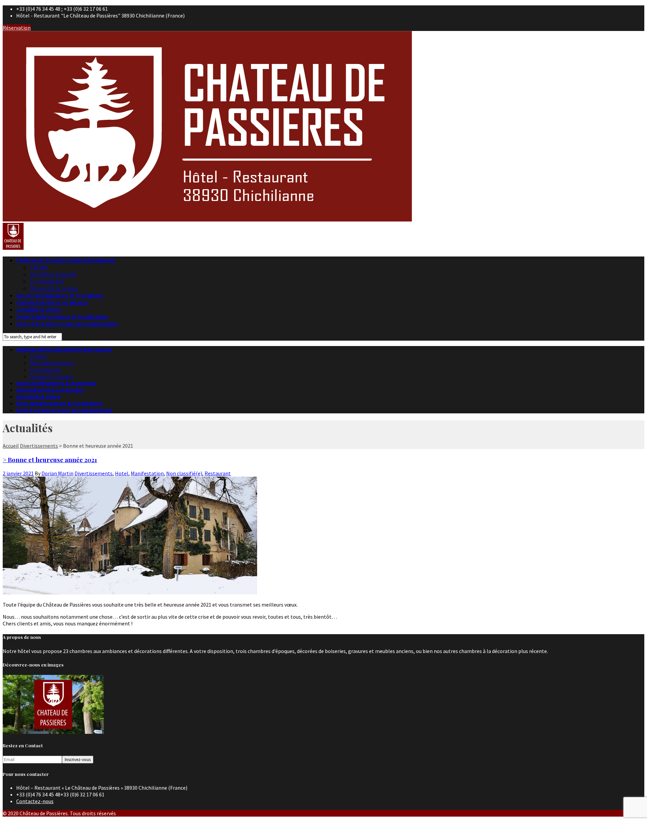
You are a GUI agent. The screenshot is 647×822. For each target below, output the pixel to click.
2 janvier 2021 (18, 473)
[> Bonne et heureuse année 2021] (130, 592)
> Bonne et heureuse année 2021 (50, 459)
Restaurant (218, 473)
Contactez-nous (35, 801)
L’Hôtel (39, 267)
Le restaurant (46, 281)
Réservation (17, 27)
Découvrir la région (54, 288)
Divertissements (93, 473)
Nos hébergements (53, 274)
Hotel (121, 473)
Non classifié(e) (184, 473)
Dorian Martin (57, 473)
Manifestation (147, 473)
